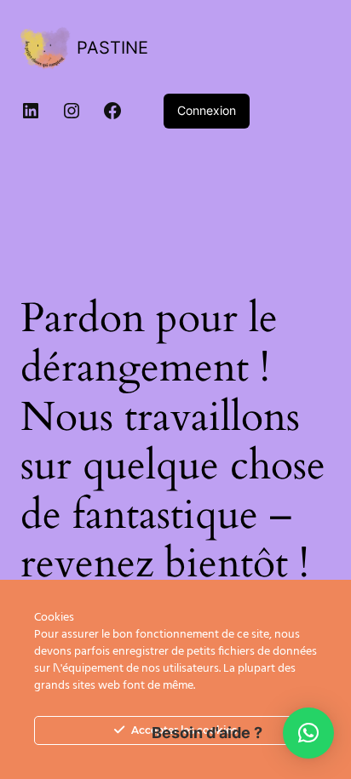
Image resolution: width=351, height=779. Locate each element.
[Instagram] (71, 110)
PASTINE (112, 47)
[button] (308, 733)
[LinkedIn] (30, 110)
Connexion (206, 110)
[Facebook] (112, 110)
